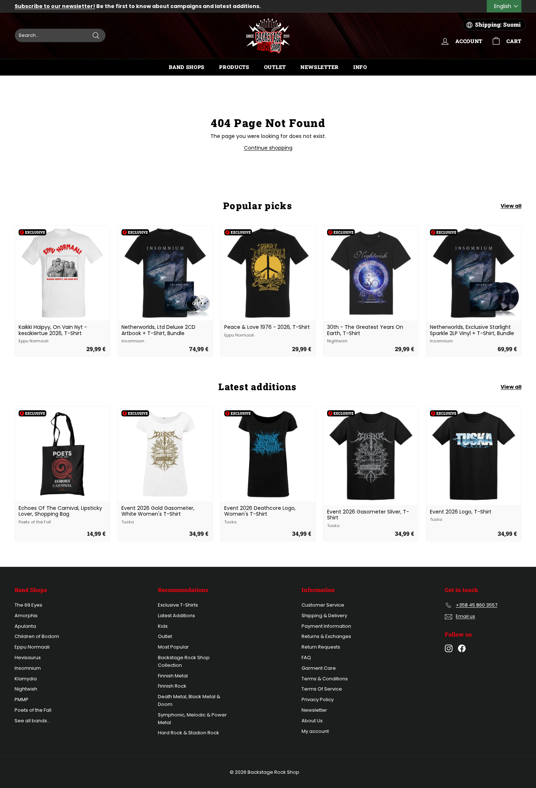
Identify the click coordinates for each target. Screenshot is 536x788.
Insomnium (28, 668)
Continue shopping (268, 147)
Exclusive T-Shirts (178, 604)
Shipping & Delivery (324, 615)
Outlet (275, 67)
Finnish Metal (173, 675)
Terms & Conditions (325, 678)
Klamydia (26, 678)
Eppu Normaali (32, 646)
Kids (163, 626)
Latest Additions (176, 615)
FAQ (306, 657)
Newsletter (319, 67)
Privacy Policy (318, 699)
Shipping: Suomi (498, 24)
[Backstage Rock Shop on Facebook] (462, 648)
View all (511, 206)
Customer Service (323, 604)
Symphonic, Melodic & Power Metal (192, 718)
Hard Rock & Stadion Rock (188, 732)
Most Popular (173, 646)
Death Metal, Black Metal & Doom (189, 700)
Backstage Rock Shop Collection (184, 661)
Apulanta (25, 626)
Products (234, 67)
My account (315, 731)
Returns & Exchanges (326, 636)
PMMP (21, 699)
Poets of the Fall (33, 710)
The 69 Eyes (28, 604)
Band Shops (187, 67)
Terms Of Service (322, 688)
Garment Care (319, 668)
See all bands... (32, 720)
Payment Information (326, 626)
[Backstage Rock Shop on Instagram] (449, 648)
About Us (312, 720)
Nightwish (26, 688)
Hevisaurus (28, 657)
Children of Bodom (37, 636)
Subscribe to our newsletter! (55, 6)
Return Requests (321, 646)
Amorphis (26, 615)
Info (360, 67)
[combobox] (60, 35)
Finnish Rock (172, 686)
